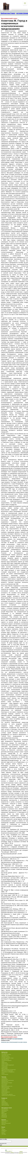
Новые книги (5, 1120)
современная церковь (7, 1094)
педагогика (4, 1062)
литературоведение (6, 1060)
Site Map (4, 1134)
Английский (4, 1109)
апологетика (5, 1079)
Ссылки (3, 1131)
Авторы (3, 1124)
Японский (4, 1113)
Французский (5, 1110)
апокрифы (4, 1078)
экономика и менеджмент (8, 1071)
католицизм (4, 1102)
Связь (3, 1132)
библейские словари (7, 1082)
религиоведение (6, 1092)
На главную (4, 1053)
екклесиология (5, 1087)
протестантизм (5, 1105)
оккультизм (4, 1089)
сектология (4, 1093)
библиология (5, 1081)
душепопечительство (7, 1086)
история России (6, 1056)
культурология (5, 1059)
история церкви (6, 1088)
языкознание (5, 1074)
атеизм (3, 1099)
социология (4, 1067)
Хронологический (6, 1123)
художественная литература (9, 1069)
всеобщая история (6, 1054)
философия (5, 1068)
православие (5, 1104)
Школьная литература (7, 1070)
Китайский (4, 1117)
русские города (22, 1042)
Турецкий (4, 1114)
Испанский (4, 1115)
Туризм (3, 1129)
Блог (3, 1128)
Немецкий (4, 1111)
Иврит (3, 1112)
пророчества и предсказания (9, 1042)
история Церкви (18, 1038)
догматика (4, 1085)
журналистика (5, 1055)
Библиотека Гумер (8, 13)
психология (4, 1066)
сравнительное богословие (8, 1095)
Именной (4, 1122)
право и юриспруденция (8, 1065)
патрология (4, 1090)
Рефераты (4, 1130)
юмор (3, 1073)
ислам (3, 1100)
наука (3, 1061)
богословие (4, 1083)
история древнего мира (7, 1058)
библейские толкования (8, 1080)
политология (5, 1063)
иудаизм (4, 1101)
